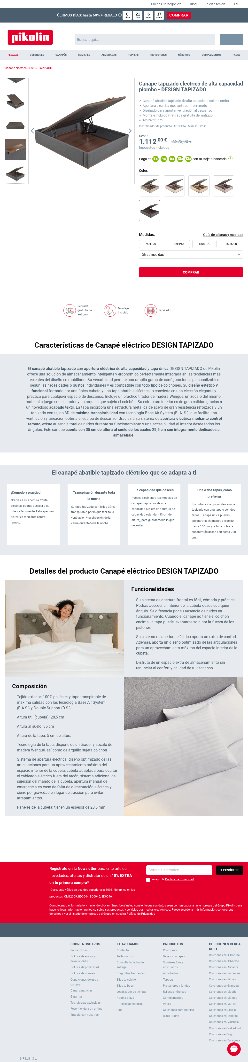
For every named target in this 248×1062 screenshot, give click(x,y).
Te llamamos (125, 956)
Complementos (173, 998)
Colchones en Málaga (223, 998)
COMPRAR (178, 15)
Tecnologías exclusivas (85, 1002)
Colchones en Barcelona (224, 973)
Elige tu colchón (127, 979)
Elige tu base (125, 985)
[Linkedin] (143, 929)
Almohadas (170, 973)
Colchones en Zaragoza (224, 1040)
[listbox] (192, 249)
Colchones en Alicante (223, 967)
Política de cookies (82, 973)
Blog (193, 4)
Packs (167, 1004)
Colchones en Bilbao (222, 979)
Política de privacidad (84, 967)
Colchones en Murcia (222, 1004)
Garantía (76, 996)
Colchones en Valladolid (225, 1028)
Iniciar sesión (215, 4)
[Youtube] (124, 929)
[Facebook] (105, 929)
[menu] (124, 55)
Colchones (170, 950)
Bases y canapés (174, 956)
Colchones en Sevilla (222, 1010)
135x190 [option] (178, 244)
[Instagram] (133, 929)
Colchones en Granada (224, 985)
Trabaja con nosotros (84, 1014)
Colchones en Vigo (221, 1034)
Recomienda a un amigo (86, 1008)
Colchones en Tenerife (223, 1016)
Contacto (123, 950)
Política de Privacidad (179, 879)
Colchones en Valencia (224, 1022)
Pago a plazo (125, 998)
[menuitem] (13, 55)
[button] (236, 4)
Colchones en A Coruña (224, 955)
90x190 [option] (151, 244)
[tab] (191, 282)
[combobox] (145, 39)
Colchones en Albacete (224, 961)
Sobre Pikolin (79, 950)
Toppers (168, 979)
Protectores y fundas (176, 985)
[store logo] (30, 35)
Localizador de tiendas (131, 991)
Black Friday (171, 1016)
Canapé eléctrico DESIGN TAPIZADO (28, 68)
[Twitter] (114, 929)
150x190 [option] (204, 244)
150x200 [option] (231, 244)
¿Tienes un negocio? (165, 4)
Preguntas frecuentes (131, 973)
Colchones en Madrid (223, 991)
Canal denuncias (81, 990)
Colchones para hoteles (178, 1010)
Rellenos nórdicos (174, 991)
